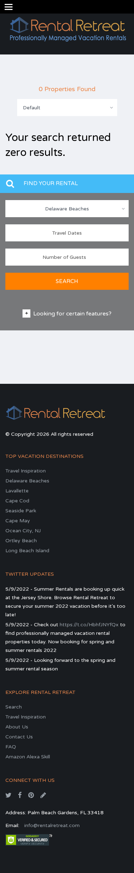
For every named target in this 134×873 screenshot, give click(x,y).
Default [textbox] (31, 108)
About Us (16, 727)
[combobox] (67, 107)
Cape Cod (17, 501)
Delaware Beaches (27, 481)
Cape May (17, 521)
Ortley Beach (21, 541)
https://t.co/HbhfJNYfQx (89, 625)
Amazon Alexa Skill (27, 757)
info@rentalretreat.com (52, 825)
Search (13, 707)
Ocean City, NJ (23, 531)
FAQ (10, 747)
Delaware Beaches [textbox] (67, 209)
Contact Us (19, 737)
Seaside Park (20, 511)
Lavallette (17, 491)
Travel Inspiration (25, 471)
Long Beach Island (27, 551)
